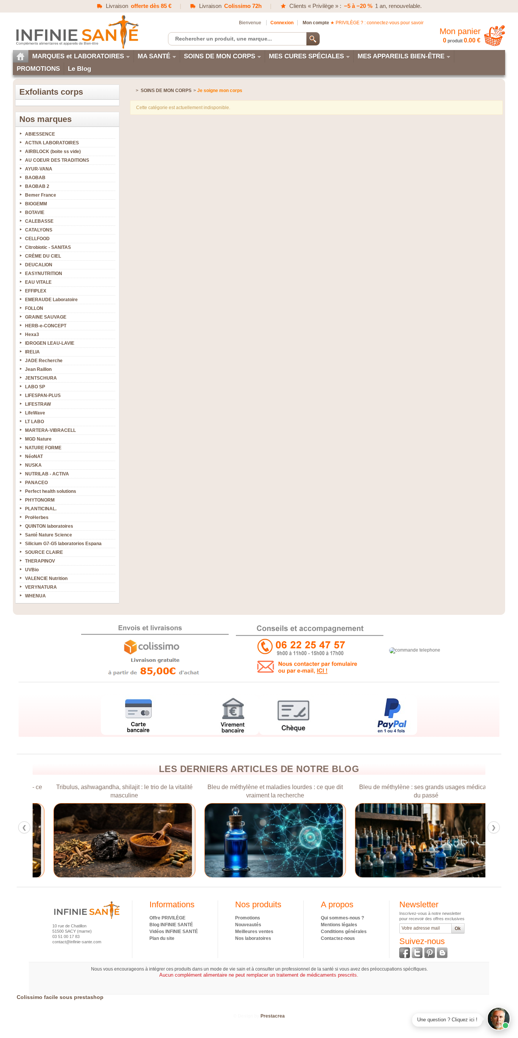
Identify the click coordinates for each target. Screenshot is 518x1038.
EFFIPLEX (35, 291)
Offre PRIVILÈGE (167, 918)
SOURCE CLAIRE (44, 552)
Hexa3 (32, 334)
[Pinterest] (429, 952)
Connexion (282, 22)
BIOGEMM (36, 203)
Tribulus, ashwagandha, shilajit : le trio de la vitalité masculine (108, 791)
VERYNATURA (41, 587)
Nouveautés (248, 924)
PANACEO (36, 482)
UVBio (32, 569)
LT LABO (34, 421)
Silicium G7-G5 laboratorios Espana (63, 543)
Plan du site (161, 938)
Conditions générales (344, 931)
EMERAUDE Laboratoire (51, 299)
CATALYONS (38, 230)
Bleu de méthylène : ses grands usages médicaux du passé (410, 791)
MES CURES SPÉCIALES (306, 56)
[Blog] (442, 952)
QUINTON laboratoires (49, 526)
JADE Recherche (44, 360)
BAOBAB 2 (37, 186)
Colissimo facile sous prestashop (60, 997)
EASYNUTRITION (43, 273)
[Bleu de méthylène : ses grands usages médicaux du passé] (410, 840)
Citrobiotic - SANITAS (48, 247)
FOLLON (34, 308)
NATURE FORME (43, 447)
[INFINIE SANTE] (76, 32)
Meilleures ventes (254, 931)
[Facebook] (404, 952)
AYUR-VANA (38, 169)
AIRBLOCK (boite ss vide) (53, 151)
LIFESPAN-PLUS (43, 395)
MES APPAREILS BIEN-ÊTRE (401, 56)
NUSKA (33, 465)
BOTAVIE (34, 212)
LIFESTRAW (38, 404)
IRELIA (32, 352)
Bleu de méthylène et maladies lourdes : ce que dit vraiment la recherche (258, 791)
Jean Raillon (38, 369)
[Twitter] (417, 952)
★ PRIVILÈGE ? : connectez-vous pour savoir (377, 22)
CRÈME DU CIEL (43, 256)
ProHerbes (37, 517)
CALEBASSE (39, 221)
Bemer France (40, 195)
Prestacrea (273, 1016)
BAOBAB (35, 177)
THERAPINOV (40, 561)
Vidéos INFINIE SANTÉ (173, 931)
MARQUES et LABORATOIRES (78, 56)
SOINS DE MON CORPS (219, 56)
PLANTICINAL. (41, 508)
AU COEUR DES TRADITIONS (57, 160)
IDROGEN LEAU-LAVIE (49, 343)
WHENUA (35, 596)
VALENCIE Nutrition (46, 578)
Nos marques (45, 119)
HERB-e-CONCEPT (45, 325)
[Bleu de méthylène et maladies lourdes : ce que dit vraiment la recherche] (259, 840)
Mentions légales (339, 924)
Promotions (247, 918)
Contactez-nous (338, 938)
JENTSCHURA (41, 378)
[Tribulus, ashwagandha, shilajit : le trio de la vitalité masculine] (108, 840)
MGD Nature (38, 439)
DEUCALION (38, 264)
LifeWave (35, 413)
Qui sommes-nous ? (342, 918)
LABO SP (35, 386)
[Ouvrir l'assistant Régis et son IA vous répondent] (498, 1018)
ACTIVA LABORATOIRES (52, 142)
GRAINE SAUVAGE (45, 317)
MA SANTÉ (154, 56)
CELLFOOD (37, 238)
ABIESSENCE (40, 134)
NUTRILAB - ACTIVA (47, 474)
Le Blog (79, 68)
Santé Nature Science (48, 535)
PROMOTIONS (38, 68)
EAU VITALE (38, 282)
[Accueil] (20, 56)
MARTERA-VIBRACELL (50, 430)
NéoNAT (34, 456)
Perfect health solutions (50, 491)
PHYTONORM (40, 500)
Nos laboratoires (253, 938)
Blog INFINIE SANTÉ (171, 924)
